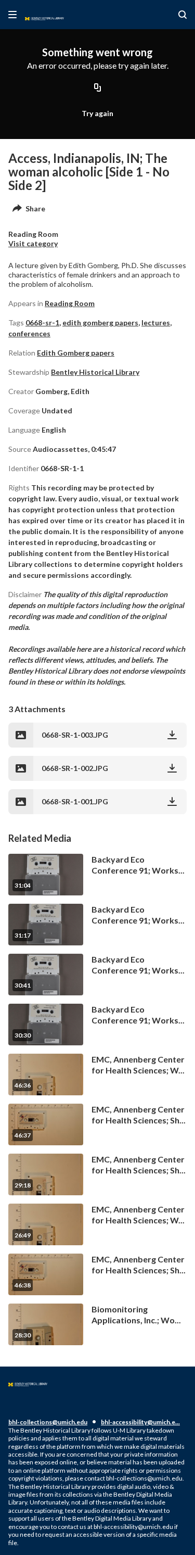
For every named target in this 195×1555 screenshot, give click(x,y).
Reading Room (70, 303)
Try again (97, 113)
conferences (29, 333)
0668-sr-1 (42, 322)
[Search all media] (182, 14)
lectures (155, 322)
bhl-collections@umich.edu (47, 1422)
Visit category (33, 243)
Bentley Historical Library (95, 372)
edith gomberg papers (100, 322)
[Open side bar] (12, 14)
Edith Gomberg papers (75, 352)
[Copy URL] (97, 88)
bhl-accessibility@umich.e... (140, 1422)
